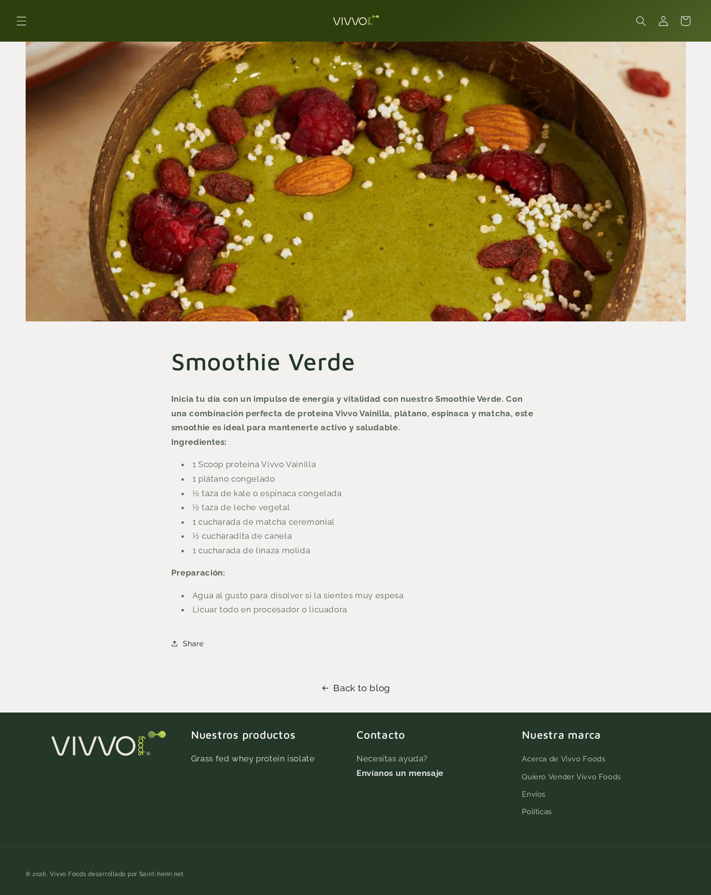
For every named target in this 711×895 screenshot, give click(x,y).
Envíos (534, 794)
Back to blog (361, 688)
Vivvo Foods (68, 874)
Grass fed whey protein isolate (253, 758)
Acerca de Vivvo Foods (563, 759)
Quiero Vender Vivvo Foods (571, 777)
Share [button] (193, 643)
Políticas (537, 811)
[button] (21, 21)
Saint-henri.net (161, 874)
